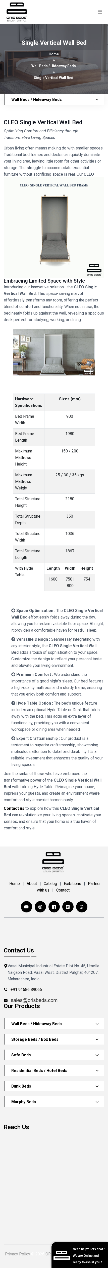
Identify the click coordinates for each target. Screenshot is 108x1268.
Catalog (50, 883)
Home (54, 54)
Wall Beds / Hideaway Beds (36, 1023)
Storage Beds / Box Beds (35, 1039)
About (32, 883)
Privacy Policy (17, 1254)
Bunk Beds (21, 1086)
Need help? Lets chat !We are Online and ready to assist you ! (89, 1255)
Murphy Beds (23, 1101)
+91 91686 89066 (26, 989)
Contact (63, 890)
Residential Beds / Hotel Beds (39, 1070)
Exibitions (72, 883)
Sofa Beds (21, 1055)
